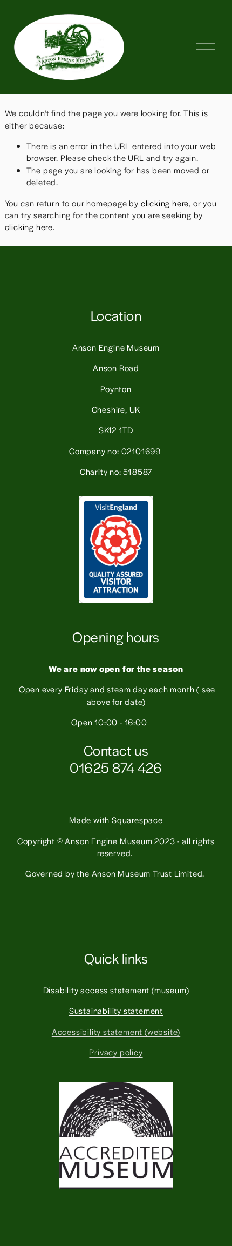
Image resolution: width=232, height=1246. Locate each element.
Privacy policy (115, 1052)
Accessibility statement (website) (116, 1031)
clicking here (165, 202)
